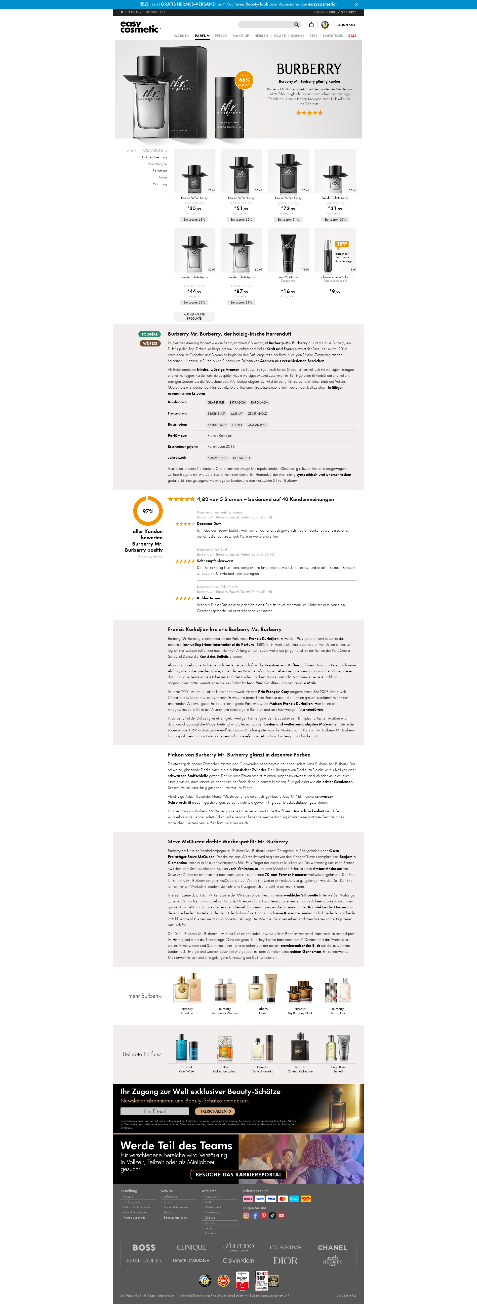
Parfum (202, 36)
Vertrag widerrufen (134, 1218)
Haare (280, 36)
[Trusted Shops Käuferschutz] (325, 25)
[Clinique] (191, 1247)
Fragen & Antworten (176, 1207)
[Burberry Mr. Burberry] (188, 89)
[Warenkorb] (311, 24)
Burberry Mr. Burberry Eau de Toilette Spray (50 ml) (234, 591)
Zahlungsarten (132, 1202)
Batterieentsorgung (175, 1218)
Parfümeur (160, 170)
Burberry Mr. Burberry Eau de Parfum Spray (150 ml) (235, 554)
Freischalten (214, 1111)
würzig (150, 343)
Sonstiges (333, 36)
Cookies (210, 1218)
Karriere (210, 1233)
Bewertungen (157, 164)
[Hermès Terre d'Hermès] (262, 1047)
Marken (182, 36)
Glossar (168, 1212)
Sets (314, 36)
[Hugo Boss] (144, 1247)
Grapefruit (216, 403)
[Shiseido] (238, 1247)
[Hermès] (333, 1261)
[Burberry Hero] (262, 989)
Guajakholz (257, 425)
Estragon (238, 403)
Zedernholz (257, 414)
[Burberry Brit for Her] (338, 989)
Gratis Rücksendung (135, 1212)
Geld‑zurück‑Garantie (136, 1207)
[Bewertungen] (309, 112)
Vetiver (237, 425)
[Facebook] (255, 1215)
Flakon (162, 177)
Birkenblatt (217, 414)
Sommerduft (218, 458)
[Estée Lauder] (144, 1261)
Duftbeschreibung (154, 157)
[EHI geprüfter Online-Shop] (223, 1281)
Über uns (210, 1223)
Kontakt (168, 1202)
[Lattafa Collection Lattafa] (224, 1047)
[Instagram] (246, 1215)
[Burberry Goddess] (187, 989)
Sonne (297, 36)
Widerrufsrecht (213, 1207)
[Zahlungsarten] (300, 1198)
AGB (208, 1202)
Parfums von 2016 (221, 446)
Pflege (221, 36)
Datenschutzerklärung (224, 1121)
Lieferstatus (170, 1197)
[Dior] (285, 1261)
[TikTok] (272, 1215)
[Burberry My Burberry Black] (300, 989)
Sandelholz (217, 425)
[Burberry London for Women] (224, 989)
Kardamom (260, 403)
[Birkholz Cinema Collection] (300, 1047)
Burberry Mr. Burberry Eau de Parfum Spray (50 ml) (234, 517)
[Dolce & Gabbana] (191, 1261)
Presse (208, 1228)
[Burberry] (309, 69)
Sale (352, 36)
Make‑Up (241, 36)
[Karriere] (238, 1159)
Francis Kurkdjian (220, 435)
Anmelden (346, 25)
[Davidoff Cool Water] (187, 1047)
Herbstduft (241, 458)
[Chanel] (333, 1247)
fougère (150, 334)
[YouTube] (281, 1215)
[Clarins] (285, 1247)
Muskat (237, 414)
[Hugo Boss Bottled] (338, 1047)
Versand (128, 1197)
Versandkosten (165, 1296)
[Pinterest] (264, 1215)
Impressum (211, 1197)
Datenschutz (212, 1212)
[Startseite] (122, 12)
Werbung (160, 184)
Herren (261, 36)
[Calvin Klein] (238, 1261)
